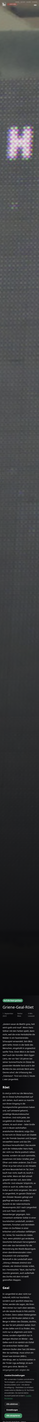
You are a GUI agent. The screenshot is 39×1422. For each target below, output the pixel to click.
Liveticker (12, 4)
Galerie (28, 2)
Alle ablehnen (12, 1404)
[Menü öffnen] (35, 5)
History (22, 2)
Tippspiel (34, 2)
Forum (17, 2)
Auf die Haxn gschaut (13, 1000)
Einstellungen (12, 1410)
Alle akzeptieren (13, 1415)
